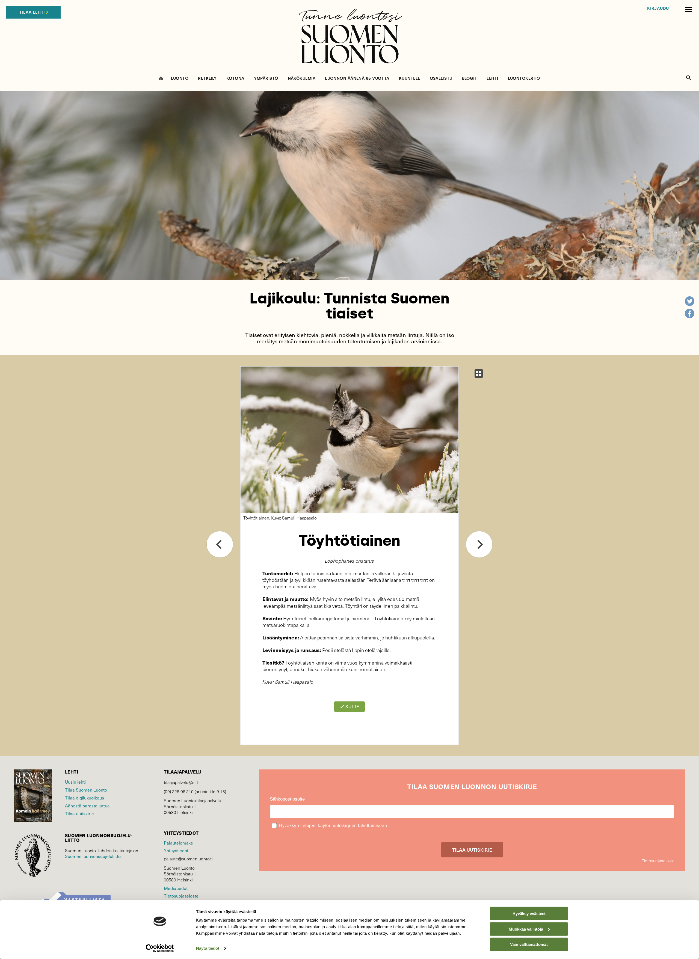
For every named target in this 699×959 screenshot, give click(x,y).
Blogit (469, 78)
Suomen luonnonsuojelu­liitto (93, 856)
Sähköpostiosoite (287, 799)
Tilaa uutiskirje (79, 813)
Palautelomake (178, 842)
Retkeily (207, 78)
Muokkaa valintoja (526, 928)
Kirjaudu (658, 8)
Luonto (180, 78)
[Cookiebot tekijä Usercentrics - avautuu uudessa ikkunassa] (160, 948)
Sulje (351, 706)
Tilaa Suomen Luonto (86, 789)
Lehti (492, 78)
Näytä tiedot (207, 948)
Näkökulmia (302, 78)
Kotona (235, 78)
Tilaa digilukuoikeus (84, 797)
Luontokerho (524, 78)
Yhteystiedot (176, 850)
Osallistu (441, 78)
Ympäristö (266, 78)
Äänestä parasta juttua (87, 805)
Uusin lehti (75, 781)
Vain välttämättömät (529, 944)
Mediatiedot (175, 888)
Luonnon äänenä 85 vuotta (357, 78)
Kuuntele (409, 78)
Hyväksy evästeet (529, 913)
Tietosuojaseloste (181, 895)
